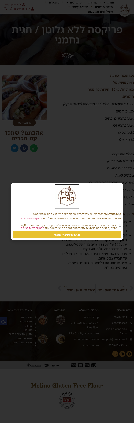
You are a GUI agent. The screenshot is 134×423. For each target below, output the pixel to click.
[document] (67, 211)
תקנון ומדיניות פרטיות (30, 218)
